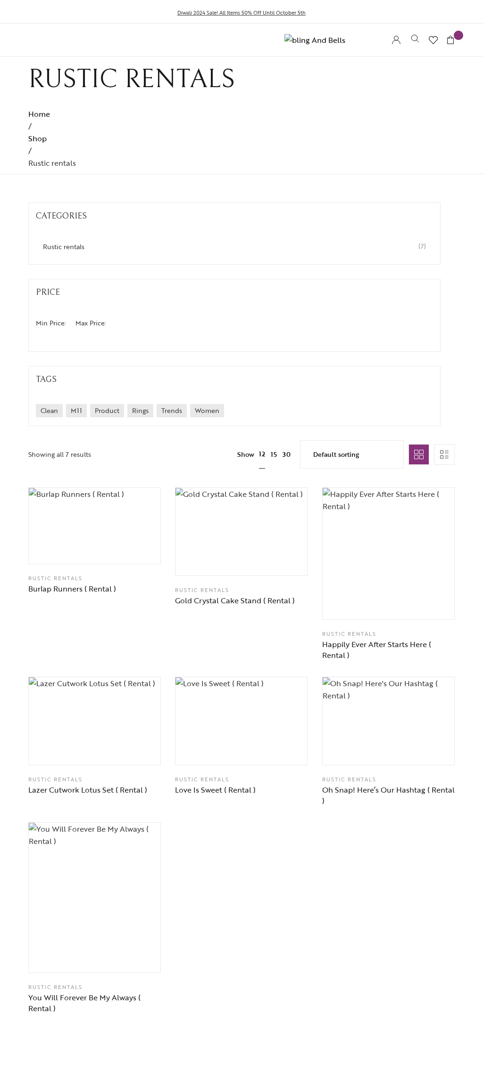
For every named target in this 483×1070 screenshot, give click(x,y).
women (207, 410)
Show (245, 454)
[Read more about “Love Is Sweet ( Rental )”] (265, 748)
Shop (37, 138)
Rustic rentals (55, 578)
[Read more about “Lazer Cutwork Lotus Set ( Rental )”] (118, 748)
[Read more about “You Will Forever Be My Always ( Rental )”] (118, 956)
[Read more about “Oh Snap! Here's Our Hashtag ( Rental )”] (411, 748)
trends (171, 410)
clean (49, 410)
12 (262, 454)
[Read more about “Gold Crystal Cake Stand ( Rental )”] (265, 559)
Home (39, 114)
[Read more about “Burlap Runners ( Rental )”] (118, 547)
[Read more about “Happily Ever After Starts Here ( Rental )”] (411, 603)
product (107, 410)
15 (274, 454)
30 (287, 454)
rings (140, 410)
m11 (76, 410)
